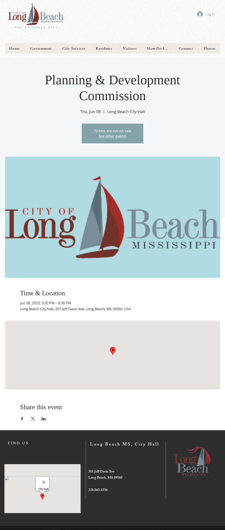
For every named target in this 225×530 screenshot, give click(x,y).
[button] (41, 48)
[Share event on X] (33, 418)
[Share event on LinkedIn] (44, 418)
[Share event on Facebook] (22, 418)
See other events (113, 136)
